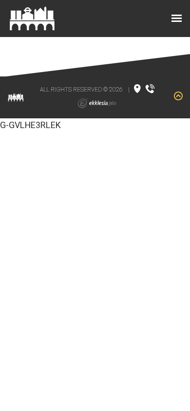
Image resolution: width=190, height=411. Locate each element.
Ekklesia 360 (96, 103)
